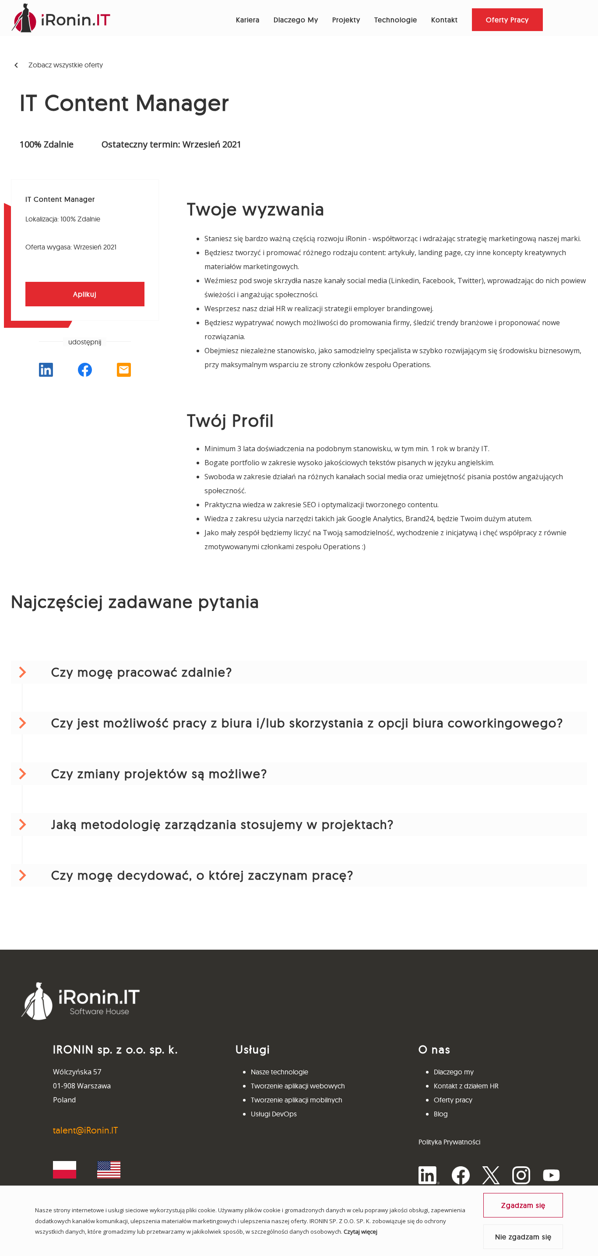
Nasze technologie (279, 1071)
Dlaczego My (296, 19)
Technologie (395, 19)
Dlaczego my (454, 1071)
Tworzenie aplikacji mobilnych (296, 1099)
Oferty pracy (453, 1099)
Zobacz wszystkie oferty (57, 65)
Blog (441, 1113)
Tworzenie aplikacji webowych (298, 1085)
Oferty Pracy (507, 19)
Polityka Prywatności (449, 1141)
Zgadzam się (523, 1205)
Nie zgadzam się (523, 1236)
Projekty (346, 19)
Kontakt (444, 19)
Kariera (248, 19)
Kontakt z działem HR (466, 1085)
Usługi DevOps (274, 1113)
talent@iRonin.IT (85, 1130)
